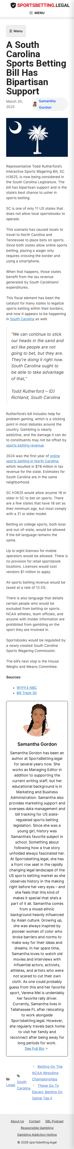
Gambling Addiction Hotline (37, 1135)
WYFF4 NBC (27, 688)
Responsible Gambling (37, 1128)
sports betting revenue (25, 445)
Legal (10, 1085)
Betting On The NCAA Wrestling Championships (47, 1073)
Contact (34, 1121)
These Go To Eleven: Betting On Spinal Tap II (47, 1092)
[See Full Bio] (46, 1048)
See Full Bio (34, 1048)
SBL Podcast (54, 1121)
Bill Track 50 (27, 693)
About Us (17, 1121)
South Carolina (22, 319)
